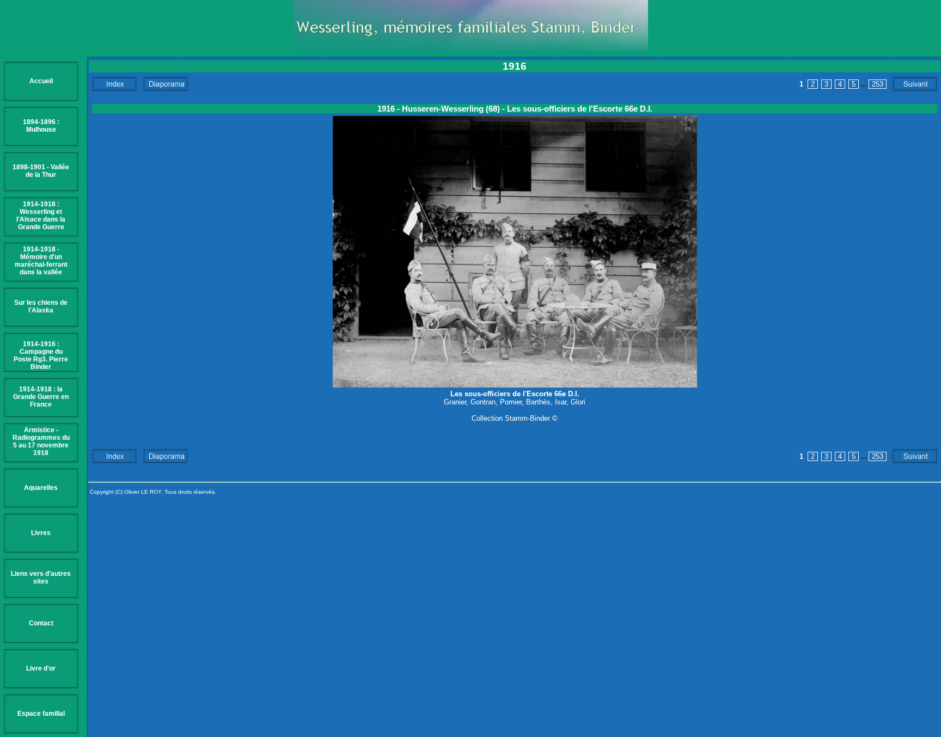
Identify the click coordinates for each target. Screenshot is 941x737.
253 (877, 84)
